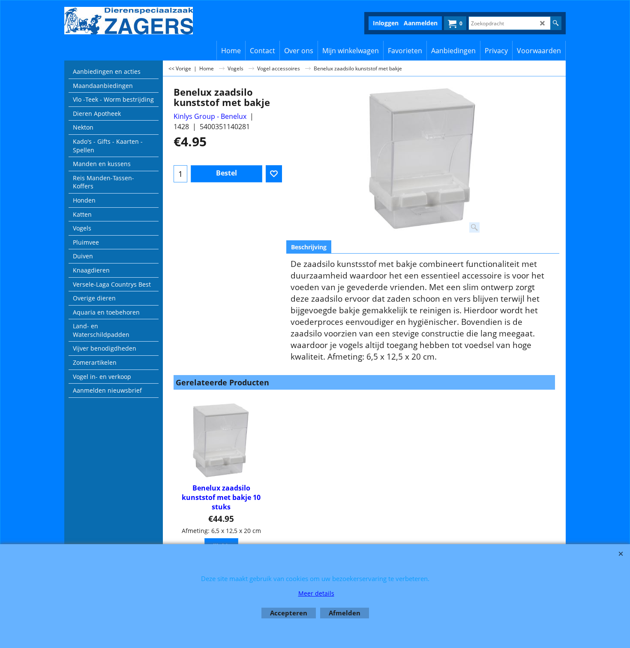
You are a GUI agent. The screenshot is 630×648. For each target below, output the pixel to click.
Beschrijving (309, 247)
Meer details (316, 593)
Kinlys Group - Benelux (210, 116)
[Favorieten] (274, 174)
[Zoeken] (555, 23)
